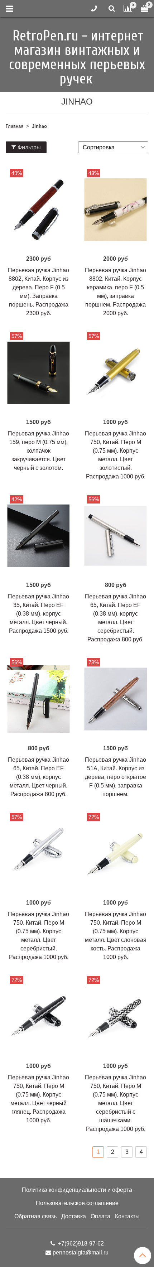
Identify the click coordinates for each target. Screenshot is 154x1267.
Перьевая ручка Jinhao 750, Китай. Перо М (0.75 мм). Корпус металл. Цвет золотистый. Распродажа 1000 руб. (115, 455)
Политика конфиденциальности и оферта (77, 1190)
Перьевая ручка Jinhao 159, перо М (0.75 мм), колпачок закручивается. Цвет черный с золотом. (38, 450)
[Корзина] (144, 9)
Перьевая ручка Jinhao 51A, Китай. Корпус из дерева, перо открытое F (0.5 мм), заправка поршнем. (115, 777)
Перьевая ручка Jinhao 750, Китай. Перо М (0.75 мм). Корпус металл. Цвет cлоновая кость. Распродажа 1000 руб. (115, 935)
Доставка (73, 1216)
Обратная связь (35, 1216)
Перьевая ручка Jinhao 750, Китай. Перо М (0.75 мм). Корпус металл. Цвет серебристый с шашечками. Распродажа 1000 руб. (115, 1103)
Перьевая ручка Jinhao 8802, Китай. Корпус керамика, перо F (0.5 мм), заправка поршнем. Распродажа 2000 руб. (115, 291)
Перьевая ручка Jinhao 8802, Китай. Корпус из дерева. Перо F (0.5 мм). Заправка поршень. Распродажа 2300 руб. (38, 291)
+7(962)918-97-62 (80, 1243)
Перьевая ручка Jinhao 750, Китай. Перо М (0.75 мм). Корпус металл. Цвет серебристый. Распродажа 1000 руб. (38, 935)
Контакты (127, 1216)
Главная (14, 126)
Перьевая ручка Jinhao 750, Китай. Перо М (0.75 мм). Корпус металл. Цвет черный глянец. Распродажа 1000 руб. (38, 1098)
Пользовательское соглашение (77, 1203)
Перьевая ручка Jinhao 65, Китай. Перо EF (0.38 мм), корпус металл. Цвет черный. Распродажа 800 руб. (38, 777)
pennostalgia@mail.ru (81, 1252)
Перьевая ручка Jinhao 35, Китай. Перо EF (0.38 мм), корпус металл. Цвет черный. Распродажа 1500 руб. (38, 613)
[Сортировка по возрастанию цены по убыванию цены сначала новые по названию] (113, 147)
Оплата (100, 1216)
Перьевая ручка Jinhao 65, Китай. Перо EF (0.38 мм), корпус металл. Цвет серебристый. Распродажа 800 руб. (115, 617)
